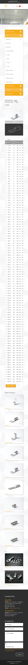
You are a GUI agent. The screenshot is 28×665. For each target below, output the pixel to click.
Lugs (7, 35)
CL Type (8, 66)
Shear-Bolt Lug (9, 82)
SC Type (8, 54)
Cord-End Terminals (10, 85)
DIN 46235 (8, 47)
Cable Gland (8, 89)
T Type (7, 58)
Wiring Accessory (9, 93)
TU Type (8, 62)
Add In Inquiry (10, 385)
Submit (19, 654)
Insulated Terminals (10, 31)
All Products (9, 100)
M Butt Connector (9, 78)
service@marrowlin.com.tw (14, 608)
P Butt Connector (9, 70)
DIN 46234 (8, 43)
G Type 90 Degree (10, 51)
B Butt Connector (9, 74)
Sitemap (16, 663)
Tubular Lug (8, 39)
